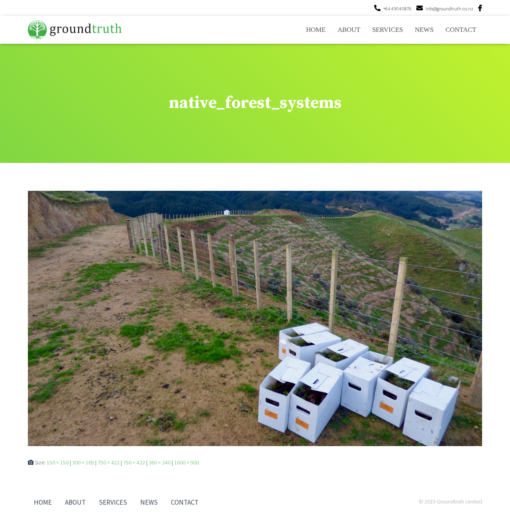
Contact (460, 29)
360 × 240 (160, 462)
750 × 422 (109, 462)
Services (387, 29)
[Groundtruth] (75, 29)
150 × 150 (58, 462)
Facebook (480, 9)
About (348, 29)
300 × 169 (83, 462)
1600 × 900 (186, 462)
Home (316, 29)
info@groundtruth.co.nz (449, 9)
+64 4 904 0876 (397, 9)
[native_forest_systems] (255, 317)
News (424, 29)
